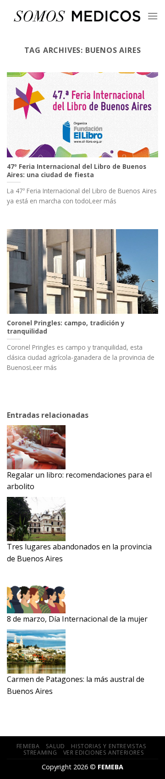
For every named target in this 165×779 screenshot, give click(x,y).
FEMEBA (28, 746)
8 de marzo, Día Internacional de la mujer (77, 619)
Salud (55, 746)
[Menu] (152, 16)
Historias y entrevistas (108, 746)
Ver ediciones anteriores (103, 752)
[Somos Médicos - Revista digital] (77, 16)
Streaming (40, 752)
